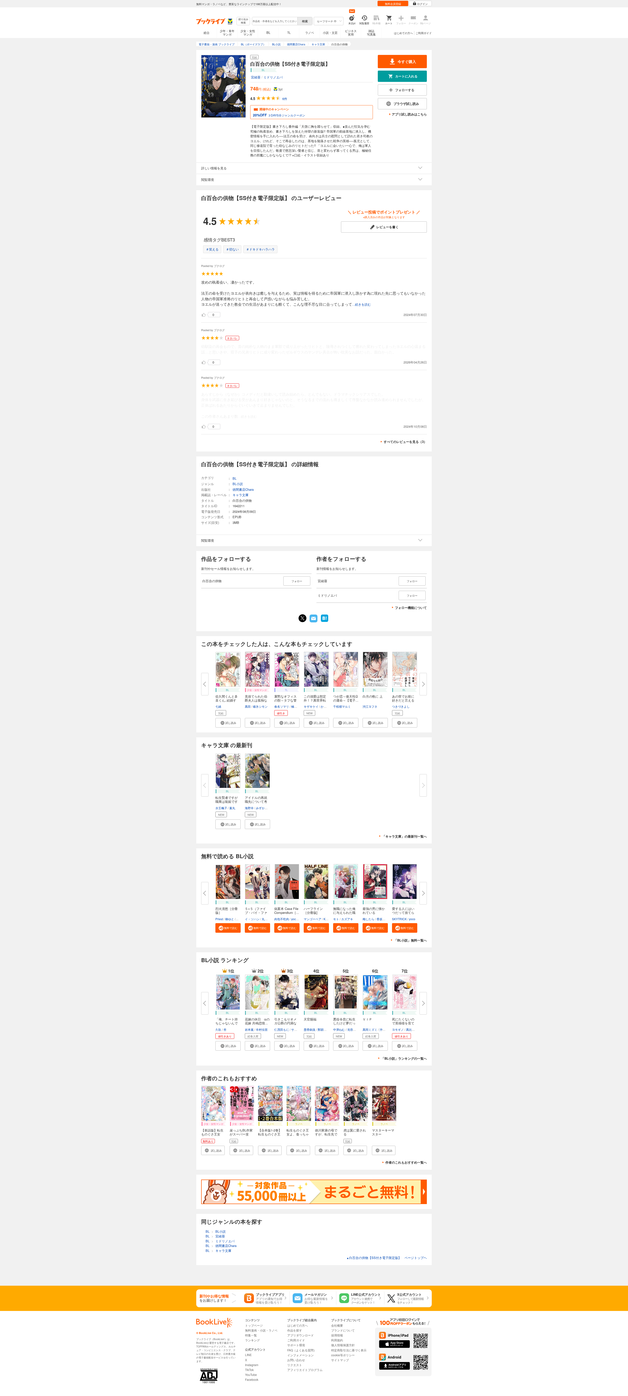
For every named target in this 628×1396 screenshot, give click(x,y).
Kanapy (329, 919)
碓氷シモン (260, 706)
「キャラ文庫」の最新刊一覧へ (404, 836)
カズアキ (347, 919)
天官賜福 (310, 1019)
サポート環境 (296, 1345)
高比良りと (413, 1029)
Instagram (251, 1365)
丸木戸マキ (269, 919)
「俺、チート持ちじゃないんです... (226, 1023)
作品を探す (294, 1330)
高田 (248, 706)
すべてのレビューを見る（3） (405, 441)
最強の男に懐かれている (374, 910)
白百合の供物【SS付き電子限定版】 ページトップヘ (386, 1257)
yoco (294, 919)
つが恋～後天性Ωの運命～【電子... (345, 698)
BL (268, 32)
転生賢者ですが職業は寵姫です (226, 799)
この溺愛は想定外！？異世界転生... (315, 700)
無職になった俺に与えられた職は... (344, 912)
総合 (206, 32)
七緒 (218, 706)
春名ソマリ (281, 706)
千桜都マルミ (342, 706)
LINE (248, 1355)
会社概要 (337, 1325)
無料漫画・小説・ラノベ (261, 1330)
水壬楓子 (221, 808)
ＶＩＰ (367, 1019)
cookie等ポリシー (343, 1355)
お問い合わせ (296, 1360)
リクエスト (294, 1365)
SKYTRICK (399, 919)
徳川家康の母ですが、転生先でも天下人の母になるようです (326, 1136)
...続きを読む (361, 304)
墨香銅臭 (309, 1029)
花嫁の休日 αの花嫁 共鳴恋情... (257, 1021)
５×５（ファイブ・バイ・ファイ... (256, 912)
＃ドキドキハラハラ (260, 249)
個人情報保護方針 (343, 1345)
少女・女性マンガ (247, 32)
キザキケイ (311, 706)
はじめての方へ (403, 33)
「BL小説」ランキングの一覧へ (404, 1058)
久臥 (218, 1029)
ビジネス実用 (351, 32)
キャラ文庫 (241, 494)
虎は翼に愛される (354, 1132)
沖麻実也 (385, 1029)
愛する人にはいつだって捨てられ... (403, 912)
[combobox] (274, 21)
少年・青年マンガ (227, 32)
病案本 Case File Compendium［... (286, 910)
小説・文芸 (330, 32)
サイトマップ (340, 1360)
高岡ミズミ (370, 1029)
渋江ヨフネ (370, 706)
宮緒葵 (256, 77)
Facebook (251, 1379)
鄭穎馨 (322, 1029)
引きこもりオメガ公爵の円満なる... (285, 1023)
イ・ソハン (252, 919)
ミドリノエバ (273, 77)
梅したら (368, 919)
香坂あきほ (384, 919)
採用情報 (337, 1335)
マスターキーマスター (383, 1132)
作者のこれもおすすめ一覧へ (406, 1162)
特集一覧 (251, 1335)
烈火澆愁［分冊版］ (226, 910)
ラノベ (309, 32)
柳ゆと (229, 919)
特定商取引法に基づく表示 (348, 1350)
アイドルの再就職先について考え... (256, 801)
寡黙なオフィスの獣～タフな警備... (285, 700)
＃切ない (232, 249)
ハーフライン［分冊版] (313, 910)
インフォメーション (300, 1355)
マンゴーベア (312, 919)
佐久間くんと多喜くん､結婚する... (226, 700)
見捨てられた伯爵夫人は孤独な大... (256, 700)
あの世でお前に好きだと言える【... (403, 700)
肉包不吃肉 (281, 919)
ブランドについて (343, 1330)
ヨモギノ (398, 1029)
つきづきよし (401, 706)
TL (289, 32)
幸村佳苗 (262, 1029)
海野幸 (249, 808)
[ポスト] (302, 618)
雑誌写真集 (371, 32)
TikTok (249, 1370)
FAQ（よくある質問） (301, 1350)
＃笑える (212, 249)
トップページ (254, 1325)
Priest (219, 919)
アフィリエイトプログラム (305, 1370)
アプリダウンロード (300, 1335)
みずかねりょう (266, 808)
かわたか (326, 706)
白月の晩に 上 (373, 696)
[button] (228, 723)
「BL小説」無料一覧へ (410, 940)
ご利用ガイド (424, 33)
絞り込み (243, 21)
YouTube (251, 1374)
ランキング (252, 1340)
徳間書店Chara (243, 489)
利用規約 (337, 1340)
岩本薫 (249, 1029)
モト (336, 919)
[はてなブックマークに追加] (324, 621)
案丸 (232, 808)
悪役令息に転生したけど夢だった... (344, 1023)
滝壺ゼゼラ (354, 1029)
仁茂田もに (281, 1029)
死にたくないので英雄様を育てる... (403, 1023)
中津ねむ (339, 1029)
